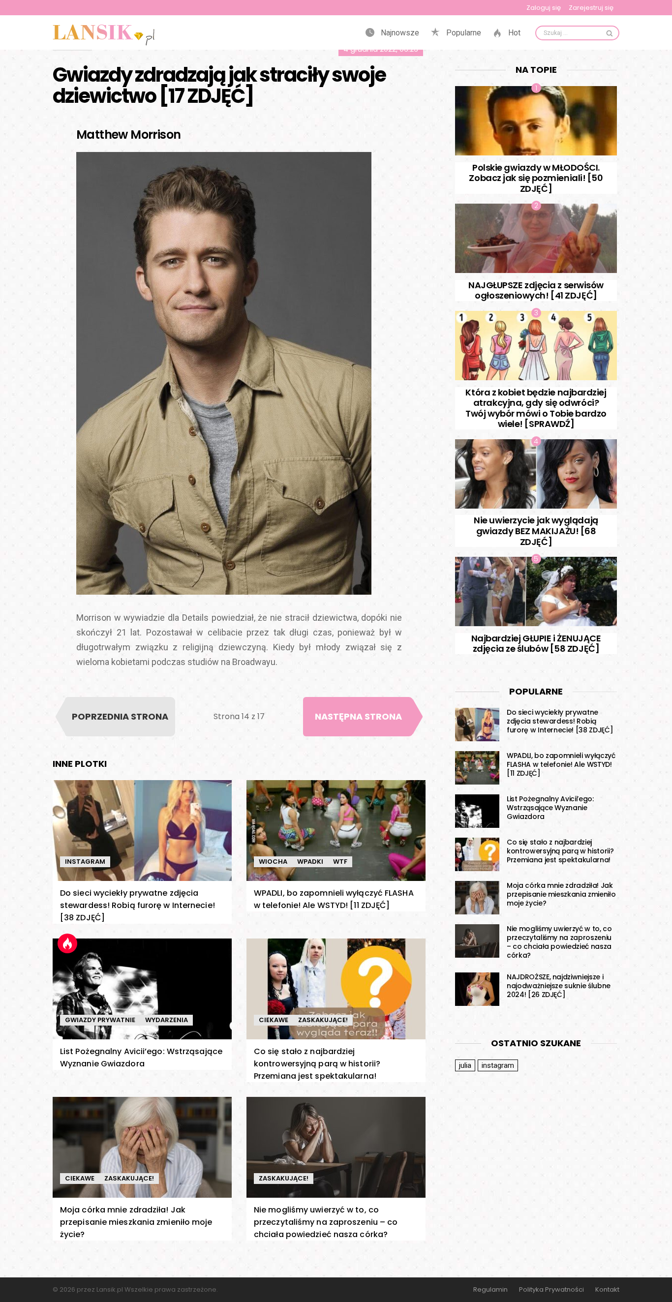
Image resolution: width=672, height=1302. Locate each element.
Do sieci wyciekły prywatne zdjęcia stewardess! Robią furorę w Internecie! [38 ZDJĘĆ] (137, 905)
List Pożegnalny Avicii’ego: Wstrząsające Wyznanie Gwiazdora (550, 807)
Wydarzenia (166, 1020)
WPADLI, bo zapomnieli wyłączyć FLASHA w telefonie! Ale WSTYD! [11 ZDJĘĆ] (561, 764)
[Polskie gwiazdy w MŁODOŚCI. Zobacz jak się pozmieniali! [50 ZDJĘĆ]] (536, 120)
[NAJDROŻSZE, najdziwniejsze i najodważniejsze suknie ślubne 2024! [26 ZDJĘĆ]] (477, 989)
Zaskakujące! (323, 1020)
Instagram (85, 861)
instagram (498, 1065)
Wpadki (310, 861)
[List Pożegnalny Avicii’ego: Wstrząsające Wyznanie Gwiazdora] (142, 989)
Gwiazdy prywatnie (100, 1020)
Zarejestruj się (591, 7)
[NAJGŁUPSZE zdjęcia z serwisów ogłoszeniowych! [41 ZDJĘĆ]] (536, 238)
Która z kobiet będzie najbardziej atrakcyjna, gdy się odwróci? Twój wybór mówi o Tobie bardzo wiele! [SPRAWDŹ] (536, 408)
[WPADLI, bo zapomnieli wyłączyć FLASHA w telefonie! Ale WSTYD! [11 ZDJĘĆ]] (336, 830)
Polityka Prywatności (551, 1290)
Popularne (462, 33)
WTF (340, 861)
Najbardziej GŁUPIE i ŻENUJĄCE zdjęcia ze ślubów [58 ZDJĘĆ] (536, 643)
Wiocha (273, 861)
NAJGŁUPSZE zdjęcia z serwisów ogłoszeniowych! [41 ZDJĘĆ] (536, 290)
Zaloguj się (543, 7)
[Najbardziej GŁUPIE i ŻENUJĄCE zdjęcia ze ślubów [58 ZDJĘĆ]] (536, 591)
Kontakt (607, 1290)
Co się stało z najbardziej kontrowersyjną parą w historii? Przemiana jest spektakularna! (317, 1064)
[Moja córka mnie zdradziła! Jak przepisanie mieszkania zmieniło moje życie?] (142, 1147)
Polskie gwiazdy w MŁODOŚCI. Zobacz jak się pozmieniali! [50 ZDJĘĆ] (536, 178)
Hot (513, 33)
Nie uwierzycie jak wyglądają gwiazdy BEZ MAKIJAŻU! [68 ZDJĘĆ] (536, 530)
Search (609, 33)
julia (465, 1065)
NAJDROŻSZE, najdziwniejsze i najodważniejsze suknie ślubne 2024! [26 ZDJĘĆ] (559, 985)
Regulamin (490, 1290)
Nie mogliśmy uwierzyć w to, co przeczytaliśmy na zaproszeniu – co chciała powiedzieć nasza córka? (325, 1222)
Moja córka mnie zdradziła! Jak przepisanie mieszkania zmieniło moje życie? (136, 1222)
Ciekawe (273, 1020)
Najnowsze (399, 33)
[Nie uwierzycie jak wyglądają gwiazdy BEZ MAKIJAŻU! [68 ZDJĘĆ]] (536, 474)
